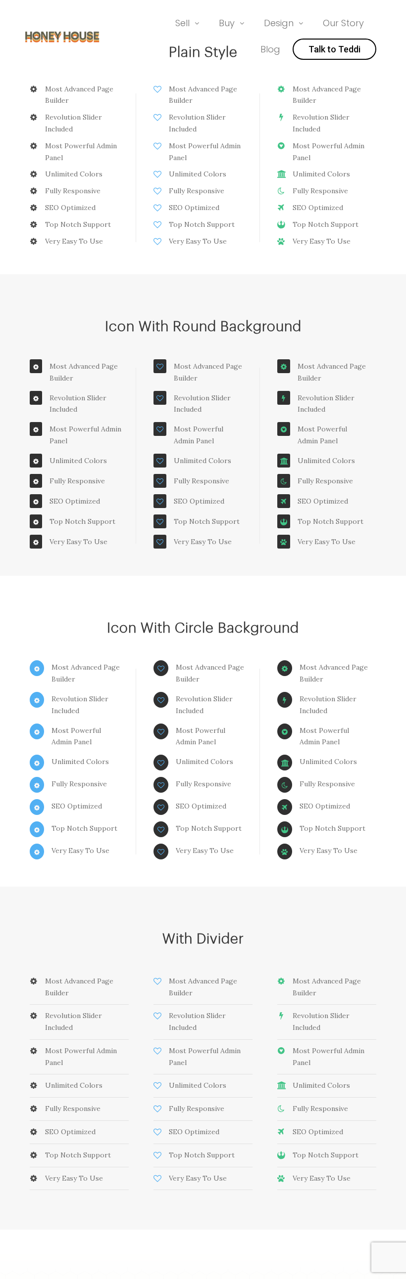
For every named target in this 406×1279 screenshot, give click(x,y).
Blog (270, 49)
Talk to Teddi (334, 49)
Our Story (343, 23)
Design (279, 23)
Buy (227, 23)
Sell (182, 23)
